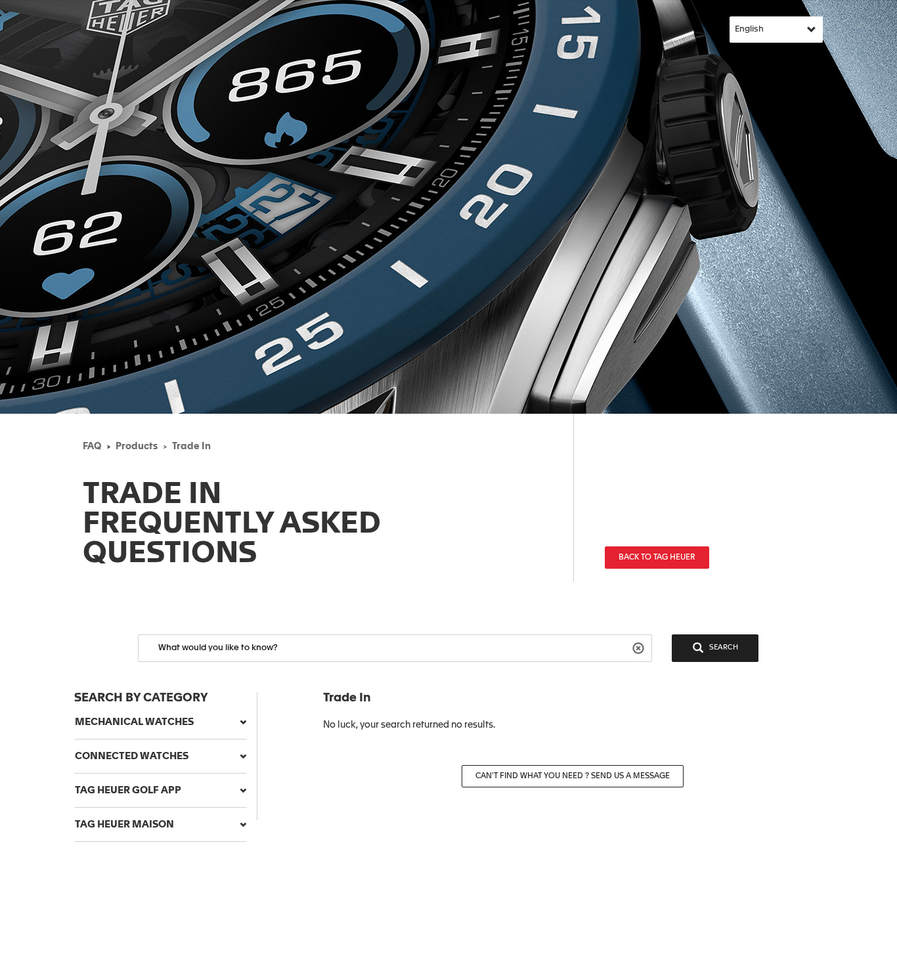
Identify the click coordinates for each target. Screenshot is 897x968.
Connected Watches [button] (131, 756)
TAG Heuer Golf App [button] (128, 790)
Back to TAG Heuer (657, 557)
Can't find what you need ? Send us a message (572, 776)
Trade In (191, 446)
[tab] (160, 722)
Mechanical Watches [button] (134, 722)
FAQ (92, 446)
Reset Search (639, 647)
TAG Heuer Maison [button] (124, 824)
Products (137, 446)
